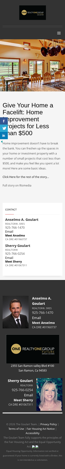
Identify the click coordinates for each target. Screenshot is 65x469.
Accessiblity (33, 433)
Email (9, 231)
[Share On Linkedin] (4, 135)
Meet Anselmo (15, 235)
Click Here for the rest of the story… (26, 177)
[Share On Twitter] (4, 128)
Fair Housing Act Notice (41, 428)
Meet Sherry (13, 261)
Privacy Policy (48, 424)
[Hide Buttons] (1, 141)
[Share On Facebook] (4, 121)
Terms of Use (16, 428)
